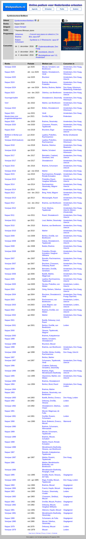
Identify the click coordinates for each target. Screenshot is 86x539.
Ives (52, 157)
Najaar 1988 (10, 442)
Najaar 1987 (10, 452)
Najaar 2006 (10, 269)
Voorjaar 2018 (10, 150)
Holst (49, 193)
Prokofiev (46, 84)
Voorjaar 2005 (10, 284)
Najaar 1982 (10, 502)
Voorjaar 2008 (10, 251)
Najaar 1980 (10, 518)
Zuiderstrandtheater (46, 47)
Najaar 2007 (10, 258)
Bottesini (50, 421)
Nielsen (50, 289)
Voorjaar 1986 (10, 470)
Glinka (51, 352)
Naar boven (32, 533)
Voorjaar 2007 (10, 264)
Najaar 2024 (10, 82)
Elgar (51, 116)
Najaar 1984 (10, 485)
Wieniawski (46, 428)
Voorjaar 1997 (10, 360)
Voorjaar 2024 (10, 87)
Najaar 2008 (10, 246)
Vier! (6, 103)
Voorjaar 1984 (10, 488)
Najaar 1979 (10, 526)
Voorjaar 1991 (10, 416)
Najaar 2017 (10, 155)
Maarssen (67, 147)
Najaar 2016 (10, 166)
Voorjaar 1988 (10, 447)
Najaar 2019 (10, 130)
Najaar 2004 (10, 289)
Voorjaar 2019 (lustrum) (14, 140)
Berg (44, 193)
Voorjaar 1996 (10, 371)
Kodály (57, 352)
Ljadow (45, 135)
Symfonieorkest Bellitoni (24, 21)
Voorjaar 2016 (10, 171)
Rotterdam (77, 89)
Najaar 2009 (10, 236)
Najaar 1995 (10, 376)
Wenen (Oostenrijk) (69, 211)
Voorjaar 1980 (10, 521)
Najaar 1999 (10, 339)
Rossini (54, 125)
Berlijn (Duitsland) (70, 135)
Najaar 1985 (10, 475)
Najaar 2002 (10, 310)
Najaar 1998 (10, 347)
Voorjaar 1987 (10, 457)
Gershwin (46, 157)
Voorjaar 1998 (10, 352)
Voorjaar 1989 (10, 437)
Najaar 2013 (10, 193)
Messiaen (53, 82)
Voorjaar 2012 (10, 208)
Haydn (51, 488)
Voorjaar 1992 (10, 406)
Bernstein (46, 155)
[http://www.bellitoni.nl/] (38, 21)
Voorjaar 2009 (10, 241)
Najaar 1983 (10, 491)
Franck (45, 488)
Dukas (44, 241)
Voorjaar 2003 (10, 305)
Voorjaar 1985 (10, 480)
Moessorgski (47, 198)
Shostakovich (53, 72)
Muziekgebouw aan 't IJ (47, 55)
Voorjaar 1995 (10, 381)
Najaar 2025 (10, 72)
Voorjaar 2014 (10, 189)
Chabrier (45, 366)
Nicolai (45, 284)
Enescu (58, 398)
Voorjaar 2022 (10, 108)
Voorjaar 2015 (10, 179)
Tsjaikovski (46, 127)
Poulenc (45, 491)
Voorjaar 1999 (10, 344)
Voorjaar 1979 (10, 530)
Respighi (57, 174)
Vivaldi (45, 493)
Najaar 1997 (10, 357)
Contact (49, 533)
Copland (54, 155)
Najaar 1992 (10, 401)
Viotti (52, 472)
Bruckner (45, 77)
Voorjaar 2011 (10, 220)
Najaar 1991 (10, 411)
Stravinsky (58, 98)
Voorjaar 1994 (10, 389)
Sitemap (38, 533)
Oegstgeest (67, 475)
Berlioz (45, 87)
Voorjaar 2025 (10, 77)
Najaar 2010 (10, 225)
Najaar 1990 (10, 421)
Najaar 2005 (10, 279)
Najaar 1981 (10, 510)
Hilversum (67, 69)
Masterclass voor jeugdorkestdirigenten (13, 117)
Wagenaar (46, 276)
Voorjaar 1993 (10, 398)
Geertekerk (42, 52)
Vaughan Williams (49, 181)
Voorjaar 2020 (10, 125)
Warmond (67, 421)
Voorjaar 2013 (10, 198)
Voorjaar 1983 (10, 496)
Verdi (44, 74)
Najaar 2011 (9, 215)
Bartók (44, 274)
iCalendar (54, 533)
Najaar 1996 (10, 366)
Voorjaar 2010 (10, 231)
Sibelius (45, 93)
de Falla (45, 477)
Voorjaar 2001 (10, 325)
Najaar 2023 (10, 93)
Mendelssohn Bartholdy (51, 373)
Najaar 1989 (10, 432)
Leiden (76, 284)
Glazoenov (46, 376)
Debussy (45, 266)
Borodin (45, 258)
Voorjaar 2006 (10, 274)
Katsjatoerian (54, 336)
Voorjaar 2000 (10, 336)
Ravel (52, 179)
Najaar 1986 (10, 462)
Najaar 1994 (10, 384)
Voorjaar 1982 (10, 505)
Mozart (44, 67)
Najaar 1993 (10, 392)
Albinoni (45, 510)
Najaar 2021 (10, 113)
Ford (44, 208)
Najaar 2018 (10, 145)
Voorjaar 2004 (10, 294)
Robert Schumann (19, 41)
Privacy (43, 533)
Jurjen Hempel (20, 27)
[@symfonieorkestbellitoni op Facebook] (35, 21)
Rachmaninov (47, 137)
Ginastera (46, 368)
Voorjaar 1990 (10, 426)
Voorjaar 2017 (10, 161)
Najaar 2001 (10, 320)
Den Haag (77, 67)
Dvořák (45, 116)
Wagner (54, 186)
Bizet (51, 384)
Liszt (44, 220)
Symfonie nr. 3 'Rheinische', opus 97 (44, 40)
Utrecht (51, 52)
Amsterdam (40, 57)
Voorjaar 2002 (10, 315)
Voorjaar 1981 (10, 513)
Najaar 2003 (10, 300)
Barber (44, 246)
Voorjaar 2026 (10, 67)
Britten (44, 108)
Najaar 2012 (10, 203)
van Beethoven (55, 93)
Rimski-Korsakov (49, 176)
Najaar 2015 (10, 174)
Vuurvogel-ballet (11, 98)
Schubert (52, 67)
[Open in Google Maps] (37, 47)
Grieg (44, 289)
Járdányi (54, 496)
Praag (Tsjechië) (69, 296)
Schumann (53, 166)
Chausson (46, 125)
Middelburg (67, 89)
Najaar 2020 (10, 121)
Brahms (45, 82)
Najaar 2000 (10, 330)
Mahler (44, 72)
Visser (44, 408)
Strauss (45, 260)
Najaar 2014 (10, 184)
